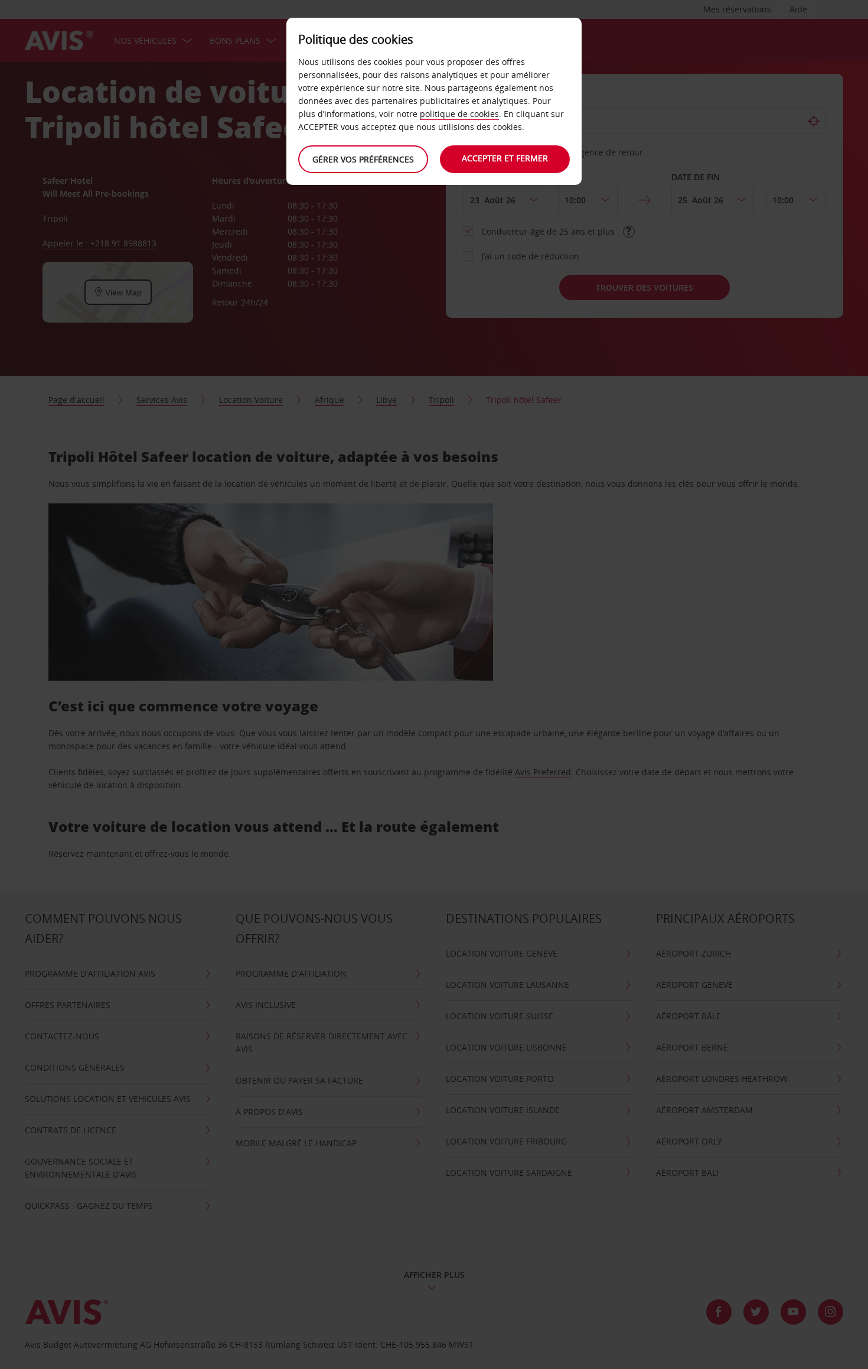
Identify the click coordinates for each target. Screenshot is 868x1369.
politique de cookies (459, 113)
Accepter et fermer (505, 158)
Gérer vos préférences (363, 159)
